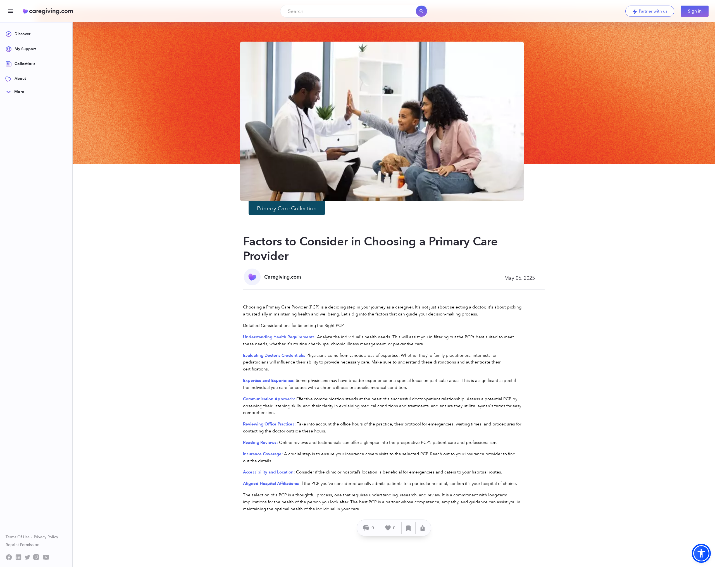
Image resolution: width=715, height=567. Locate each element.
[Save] (409, 528)
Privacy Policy (46, 537)
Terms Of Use (18, 537)
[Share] (423, 528)
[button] (701, 553)
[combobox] (354, 11)
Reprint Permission (22, 544)
